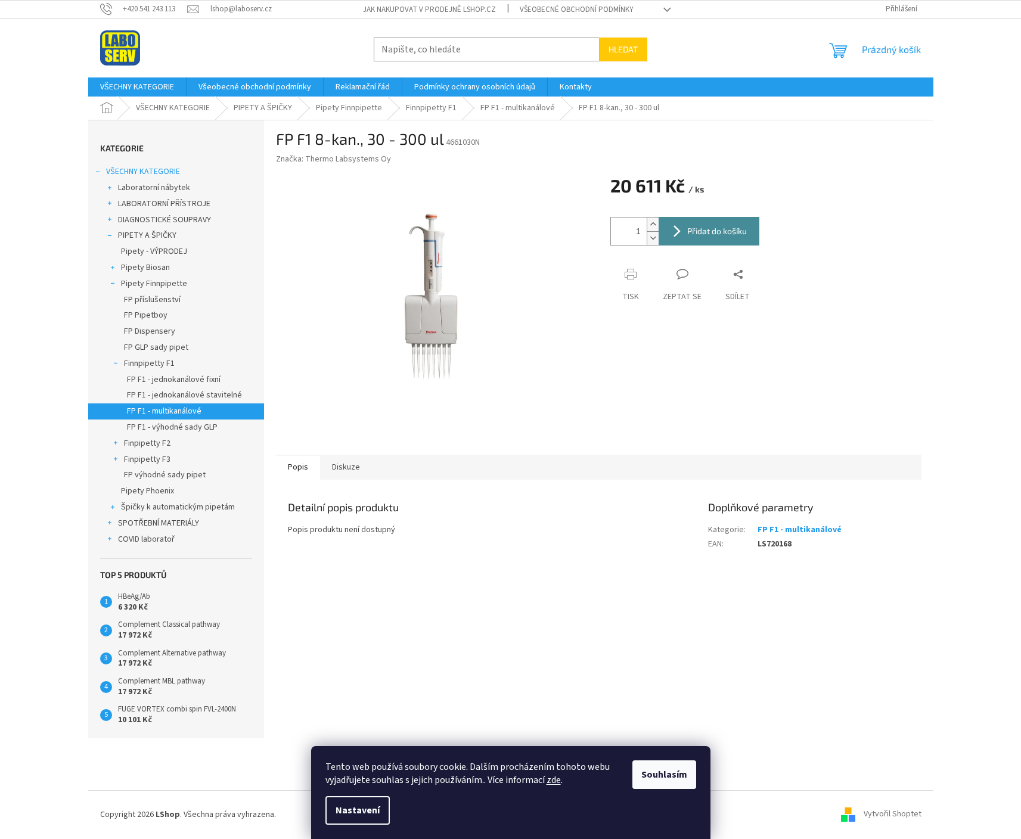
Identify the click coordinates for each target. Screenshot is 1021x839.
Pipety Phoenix (147, 491)
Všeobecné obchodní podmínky (577, 9)
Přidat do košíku (717, 231)
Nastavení (358, 810)
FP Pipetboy (145, 315)
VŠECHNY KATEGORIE (143, 172)
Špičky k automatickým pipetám (178, 507)
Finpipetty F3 (147, 459)
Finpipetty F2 (147, 443)
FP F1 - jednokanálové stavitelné (184, 395)
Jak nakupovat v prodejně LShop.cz (429, 9)
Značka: (333, 159)
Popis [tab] (298, 467)
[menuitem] (137, 87)
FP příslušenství (152, 300)
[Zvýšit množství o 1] (653, 224)
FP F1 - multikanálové (164, 411)
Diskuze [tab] (346, 467)
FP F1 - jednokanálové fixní (174, 380)
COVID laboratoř (146, 539)
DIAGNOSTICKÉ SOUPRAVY (164, 220)
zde (554, 780)
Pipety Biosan (145, 268)
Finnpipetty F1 (149, 363)
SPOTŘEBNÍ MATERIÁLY (158, 523)
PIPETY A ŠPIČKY (147, 235)
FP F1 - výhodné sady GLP (172, 427)
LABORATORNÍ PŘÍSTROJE (164, 204)
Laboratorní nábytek (154, 188)
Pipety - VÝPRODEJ (154, 251)
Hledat (623, 49)
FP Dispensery (149, 331)
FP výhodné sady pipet (165, 475)
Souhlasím (664, 774)
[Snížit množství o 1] (653, 238)
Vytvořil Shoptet (892, 815)
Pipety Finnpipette (154, 284)
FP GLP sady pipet (156, 347)
